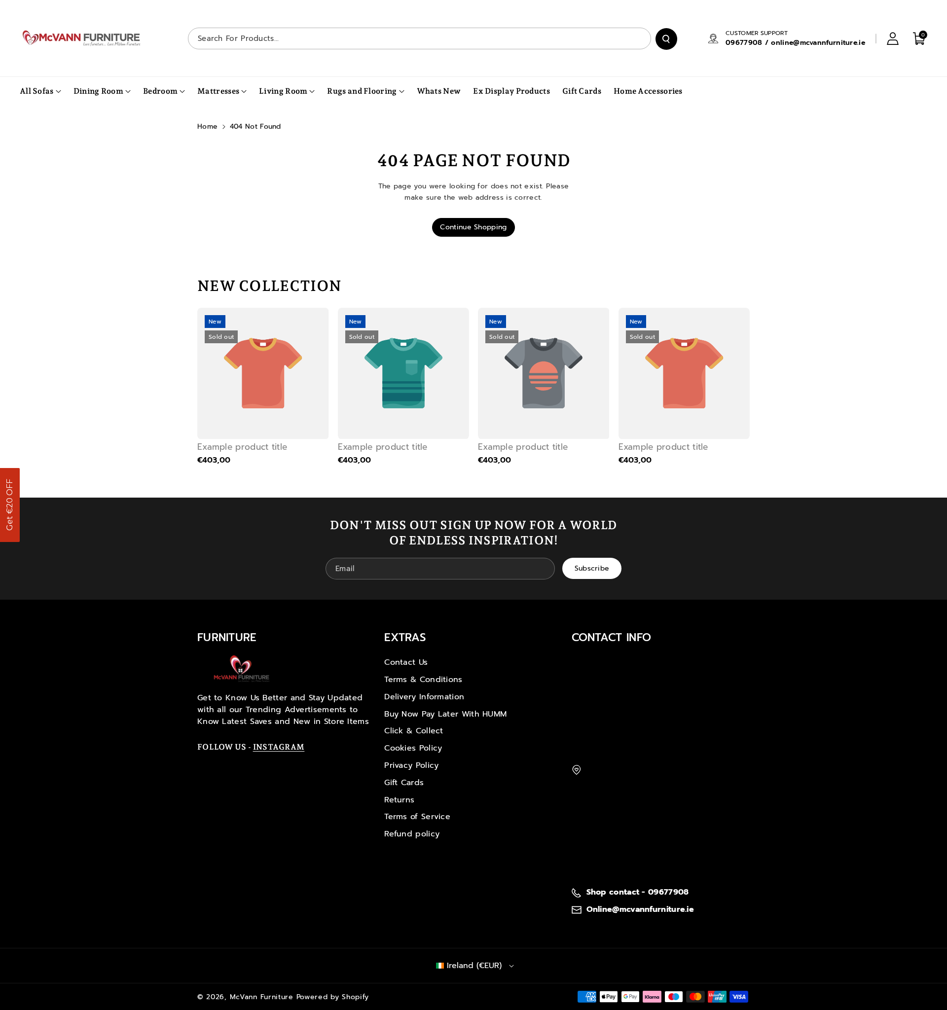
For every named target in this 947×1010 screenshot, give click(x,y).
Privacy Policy (411, 765)
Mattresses (218, 91)
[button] (10, 505)
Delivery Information (424, 697)
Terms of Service (417, 817)
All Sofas (37, 91)
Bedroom (160, 91)
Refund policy (411, 834)
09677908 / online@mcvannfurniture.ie (795, 42)
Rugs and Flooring (362, 91)
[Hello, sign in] (893, 38)
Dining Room (98, 91)
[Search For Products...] (666, 39)
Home (207, 126)
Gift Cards (404, 783)
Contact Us (406, 662)
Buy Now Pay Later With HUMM (445, 714)
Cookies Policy (413, 748)
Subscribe (592, 568)
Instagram (279, 747)
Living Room (283, 91)
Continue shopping (473, 227)
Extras (405, 637)
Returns (399, 800)
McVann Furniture (261, 997)
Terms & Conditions (423, 679)
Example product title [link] (242, 446)
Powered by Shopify (332, 997)
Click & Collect (413, 731)
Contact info (612, 637)
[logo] (241, 668)
